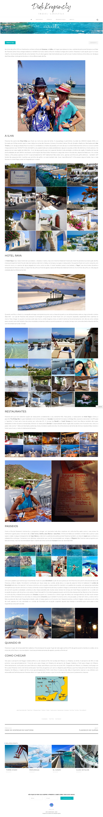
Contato (51, 809)
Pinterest (58, 719)
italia (43, 710)
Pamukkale (34, 770)
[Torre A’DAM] (16, 756)
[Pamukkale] (39, 756)
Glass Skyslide (82, 770)
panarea (60, 710)
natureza (54, 710)
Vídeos (49, 19)
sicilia (72, 710)
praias (67, 710)
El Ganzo (57, 770)
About (72, 19)
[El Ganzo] (63, 756)
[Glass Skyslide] (86, 756)
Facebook (45, 719)
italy (47, 710)
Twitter (51, 719)
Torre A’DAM (11, 770)
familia (30, 710)
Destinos (39, 19)
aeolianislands (21, 710)
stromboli (83, 710)
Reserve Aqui (61, 19)
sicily (77, 710)
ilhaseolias (36, 710)
